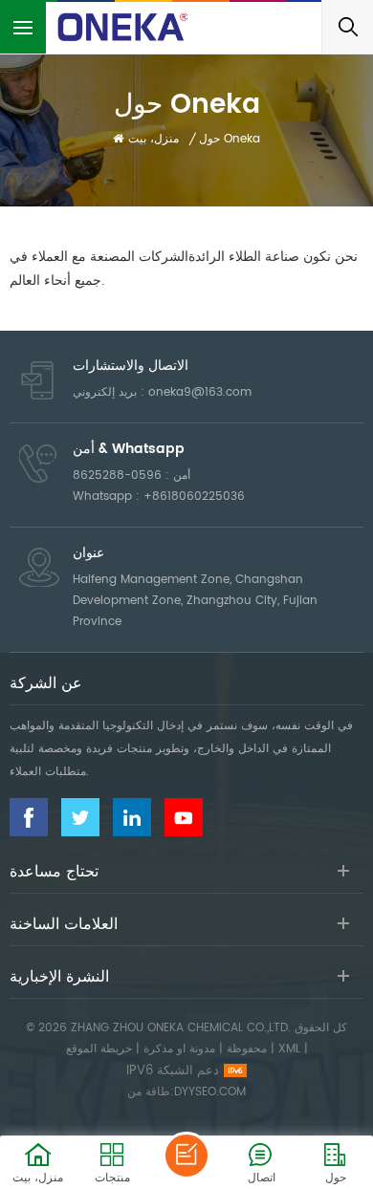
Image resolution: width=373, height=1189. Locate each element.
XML (289, 1049)
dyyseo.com (210, 1092)
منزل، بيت (153, 139)
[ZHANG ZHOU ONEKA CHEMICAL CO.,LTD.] (124, 26)
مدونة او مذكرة (179, 1049)
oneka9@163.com (200, 392)
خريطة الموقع (99, 1049)
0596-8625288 (117, 475)
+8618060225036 (194, 496)
